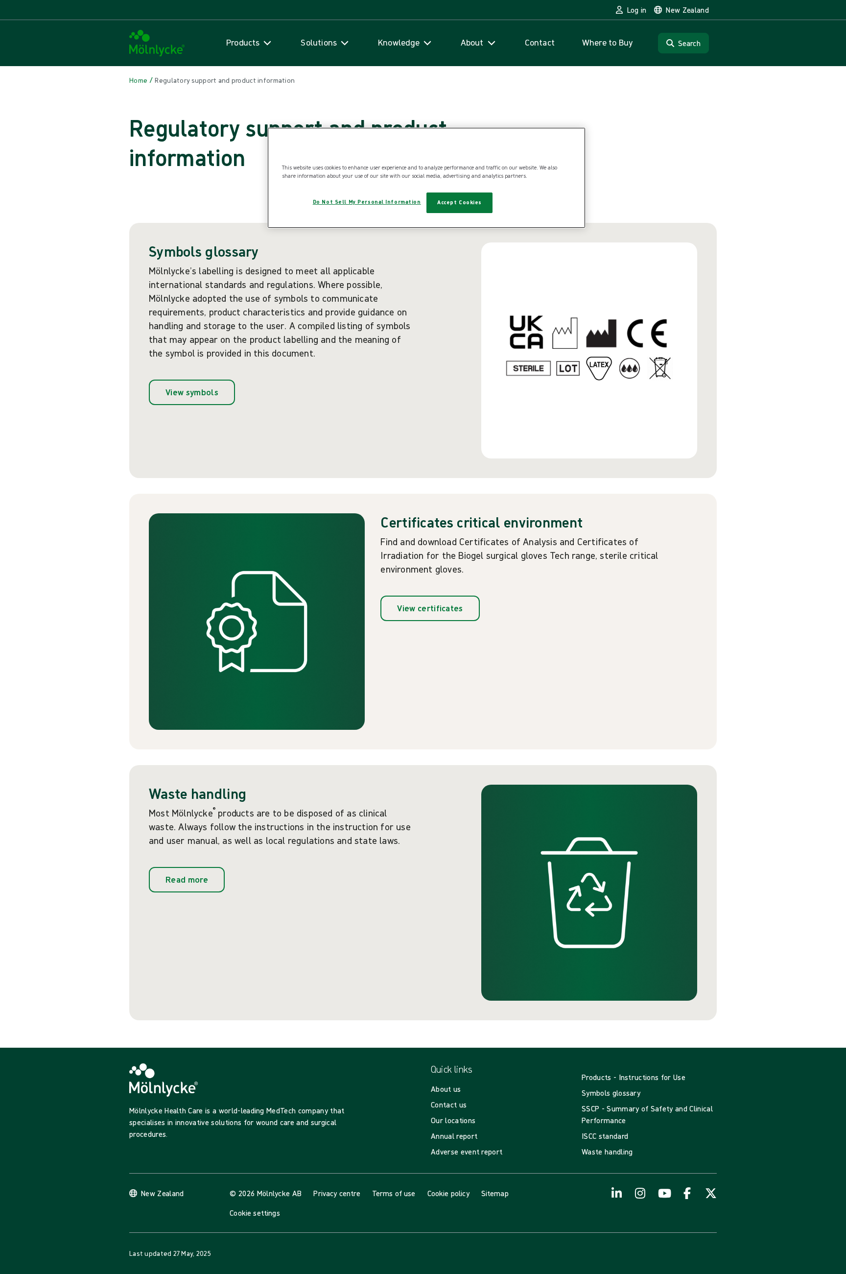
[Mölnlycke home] (157, 43)
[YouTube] (664, 1193)
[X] (711, 1193)
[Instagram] (640, 1193)
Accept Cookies (459, 202)
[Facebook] (687, 1193)
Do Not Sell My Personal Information (367, 201)
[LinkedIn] (617, 1193)
